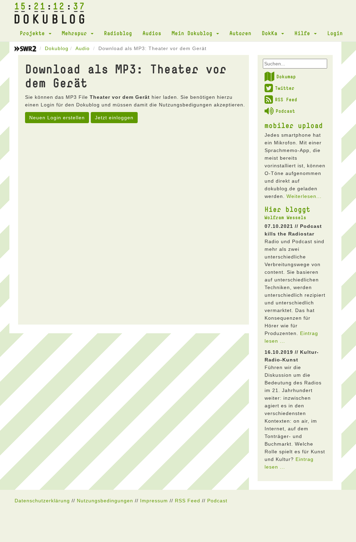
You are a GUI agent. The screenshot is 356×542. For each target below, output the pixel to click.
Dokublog (56, 48)
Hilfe (303, 33)
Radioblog (118, 33)
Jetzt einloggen (114, 117)
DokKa (271, 33)
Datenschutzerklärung (42, 500)
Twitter (284, 88)
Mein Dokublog (194, 33)
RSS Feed (286, 99)
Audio (82, 48)
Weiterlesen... (304, 196)
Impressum (154, 500)
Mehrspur (76, 33)
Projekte (34, 33)
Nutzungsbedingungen (105, 500)
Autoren (240, 33)
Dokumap (286, 76)
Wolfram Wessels (285, 217)
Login (335, 33)
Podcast (285, 111)
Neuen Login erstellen (57, 117)
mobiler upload (294, 125)
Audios (152, 33)
